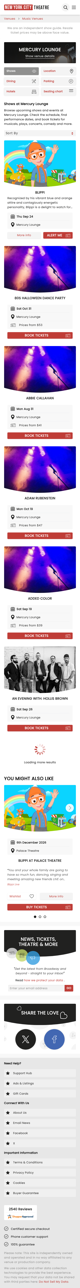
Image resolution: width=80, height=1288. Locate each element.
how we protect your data (44, 980)
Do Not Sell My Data (53, 1282)
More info (24, 235)
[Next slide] (70, 808)
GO (69, 988)
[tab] (35, 917)
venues (9, 19)
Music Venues (32, 19)
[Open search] (66, 7)
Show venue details (40, 56)
